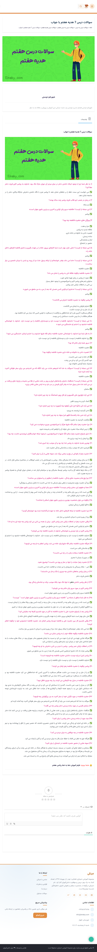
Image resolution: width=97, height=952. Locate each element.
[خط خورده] (11, 823)
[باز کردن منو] (92, 6)
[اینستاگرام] (91, 895)
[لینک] (14, 823)
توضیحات (84, 119)
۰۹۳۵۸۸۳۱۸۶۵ (84, 909)
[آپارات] (80, 895)
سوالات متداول (42, 893)
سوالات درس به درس (81, 28)
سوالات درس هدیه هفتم (48, 28)
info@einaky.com (82, 914)
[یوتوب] (86, 895)
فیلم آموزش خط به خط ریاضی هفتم (66, 765)
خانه (91, 28)
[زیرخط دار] (7, 823)
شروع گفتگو (40, 915)
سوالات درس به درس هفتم (66, 28)
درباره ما (44, 889)
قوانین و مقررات (41, 884)
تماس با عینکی (42, 879)
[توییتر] (68, 895)
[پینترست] (74, 895)
